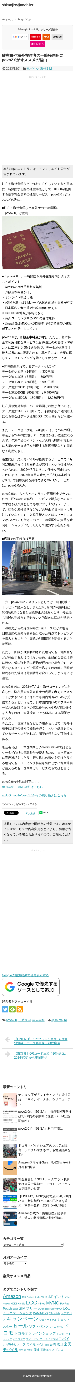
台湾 (53, 1344)
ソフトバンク (39, 1326)
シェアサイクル (48, 1319)
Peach (7, 1308)
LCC (31, 1302)
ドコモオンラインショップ (35, 1333)
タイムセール (56, 1326)
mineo (41, 1303)
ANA (24, 1297)
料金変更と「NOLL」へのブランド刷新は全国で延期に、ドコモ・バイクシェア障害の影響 (44, 1184)
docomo (35, 37)
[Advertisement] (37, 119)
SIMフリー (28, 1308)
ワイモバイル (35, 1344)
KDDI (46, 37)
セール (20, 1326)
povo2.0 (11, 1020)
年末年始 (38, 1020)
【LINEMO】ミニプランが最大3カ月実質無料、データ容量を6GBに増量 (41, 1041)
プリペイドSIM (48, 1339)
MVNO (52, 1302)
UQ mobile (44, 1308)
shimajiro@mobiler (17, 5)
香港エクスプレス (51, 1349)
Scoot (15, 1309)
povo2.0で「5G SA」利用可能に (40, 1128)
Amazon (12, 1296)
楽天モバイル (37, 44)
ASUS (44, 1297)
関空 (21, 1350)
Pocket (30, 813)
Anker (30, 1297)
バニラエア (19, 1339)
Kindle (21, 1303)
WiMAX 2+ (40, 1313)
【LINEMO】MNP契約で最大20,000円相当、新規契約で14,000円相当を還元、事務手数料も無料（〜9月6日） (44, 1201)
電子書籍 (28, 1350)
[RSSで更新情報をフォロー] (20, 1009)
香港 (36, 1349)
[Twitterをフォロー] (5, 1009)
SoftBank (57, 37)
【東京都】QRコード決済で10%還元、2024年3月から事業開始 (41, 1055)
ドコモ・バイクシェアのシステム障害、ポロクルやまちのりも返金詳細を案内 (44, 1150)
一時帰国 (24, 1020)
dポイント (56, 1297)
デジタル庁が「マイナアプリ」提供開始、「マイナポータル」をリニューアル (44, 1099)
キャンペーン (22, 1319)
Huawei (6, 1304)
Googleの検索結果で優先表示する (25, 975)
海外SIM (46, 68)
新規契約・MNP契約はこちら (22, 787)
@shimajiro (59, 1020)
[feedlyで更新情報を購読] (12, 1009)
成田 (60, 1344)
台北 (47, 1345)
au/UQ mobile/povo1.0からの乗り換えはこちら (34, 795)
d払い (68, 1297)
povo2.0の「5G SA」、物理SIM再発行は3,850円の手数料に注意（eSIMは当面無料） (44, 1116)
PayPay (64, 1303)
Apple (37, 1297)
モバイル (32, 68)
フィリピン (32, 1339)
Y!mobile (54, 1313)
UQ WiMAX (56, 1309)
